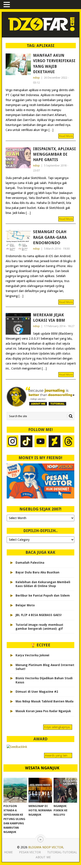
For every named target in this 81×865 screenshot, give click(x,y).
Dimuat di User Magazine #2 (37, 691)
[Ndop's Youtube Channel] (40, 441)
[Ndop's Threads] (69, 441)
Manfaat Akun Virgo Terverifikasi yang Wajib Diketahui (54, 63)
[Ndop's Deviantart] (54, 441)
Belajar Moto (25, 605)
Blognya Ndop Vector (45, 847)
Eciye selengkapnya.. (57, 727)
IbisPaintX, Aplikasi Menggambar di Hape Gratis (54, 154)
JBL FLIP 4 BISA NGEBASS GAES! (39, 615)
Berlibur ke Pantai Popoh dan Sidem (43, 595)
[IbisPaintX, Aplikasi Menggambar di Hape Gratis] (18, 158)
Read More (66, 136)
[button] (7, 5)
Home (8, 852)
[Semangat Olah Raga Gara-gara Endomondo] (18, 241)
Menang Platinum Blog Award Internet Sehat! (45, 667)
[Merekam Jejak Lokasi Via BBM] (18, 324)
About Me (43, 857)
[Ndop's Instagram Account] (13, 441)
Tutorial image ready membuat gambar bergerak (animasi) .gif (39, 626)
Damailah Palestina (30, 562)
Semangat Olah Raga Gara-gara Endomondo (50, 237)
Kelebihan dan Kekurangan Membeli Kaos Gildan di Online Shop (43, 584)
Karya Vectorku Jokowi (32, 655)
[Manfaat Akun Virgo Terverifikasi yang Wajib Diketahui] (18, 64)
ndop (36, 77)
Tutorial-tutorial (62, 852)
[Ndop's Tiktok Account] (26, 441)
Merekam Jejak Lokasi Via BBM (49, 318)
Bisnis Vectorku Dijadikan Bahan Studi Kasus (44, 680)
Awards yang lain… (58, 755)
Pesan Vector (30, 852)
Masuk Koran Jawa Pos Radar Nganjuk (43, 711)
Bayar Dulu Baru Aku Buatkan (37, 572)
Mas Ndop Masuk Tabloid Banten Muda (44, 701)
